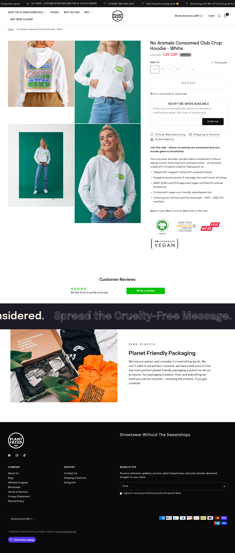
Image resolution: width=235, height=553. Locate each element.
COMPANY (14, 467)
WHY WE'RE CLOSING (21, 19)
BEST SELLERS (71, 12)
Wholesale (14, 487)
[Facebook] (11, 455)
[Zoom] (67, 47)
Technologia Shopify (66, 532)
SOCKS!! (54, 12)
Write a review (146, 290)
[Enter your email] (224, 486)
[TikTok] (26, 455)
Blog (10, 478)
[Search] (219, 16)
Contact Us (70, 473)
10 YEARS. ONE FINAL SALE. (107, 4)
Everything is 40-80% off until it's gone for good (200, 4)
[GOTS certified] (162, 226)
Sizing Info (70, 482)
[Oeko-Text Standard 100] (186, 226)
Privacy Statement (19, 496)
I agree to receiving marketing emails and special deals (152, 493)
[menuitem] (28, 12)
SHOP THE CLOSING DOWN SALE (25, 12)
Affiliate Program (18, 482)
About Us (13, 473)
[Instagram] (19, 455)
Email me (213, 121)
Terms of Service (18, 492)
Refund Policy (16, 501)
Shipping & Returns (75, 478)
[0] (224, 16)
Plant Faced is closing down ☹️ (147, 4)
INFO (86, 12)
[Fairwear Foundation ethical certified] (210, 226)
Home (11, 29)
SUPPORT (69, 467)
